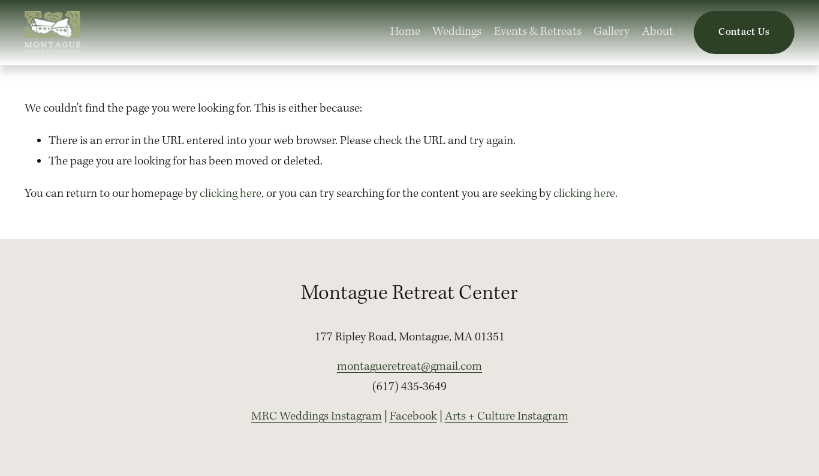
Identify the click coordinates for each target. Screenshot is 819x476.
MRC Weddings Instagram (316, 416)
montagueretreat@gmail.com (409, 366)
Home (405, 31)
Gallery (612, 31)
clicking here (230, 193)
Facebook (413, 416)
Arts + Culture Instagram (506, 416)
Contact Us (744, 32)
